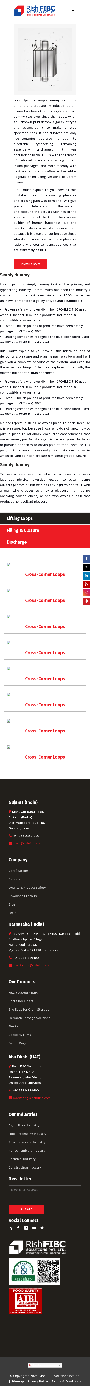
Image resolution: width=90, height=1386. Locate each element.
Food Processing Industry (27, 1133)
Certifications (19, 870)
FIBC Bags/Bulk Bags (24, 992)
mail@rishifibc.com (28, 843)
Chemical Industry (22, 1159)
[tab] (45, 518)
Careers (14, 879)
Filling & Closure (23, 530)
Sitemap (17, 1381)
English (37, 1365)
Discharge (17, 542)
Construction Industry (25, 1167)
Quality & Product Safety (27, 887)
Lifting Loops (20, 518)
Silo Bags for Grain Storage (29, 1009)
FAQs (12, 913)
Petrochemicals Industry (27, 1150)
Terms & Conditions (66, 1381)
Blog (12, 904)
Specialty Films (20, 1034)
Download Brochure (23, 896)
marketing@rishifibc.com (32, 965)
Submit (26, 1209)
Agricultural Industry (24, 1125)
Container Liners (21, 1001)
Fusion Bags (17, 1043)
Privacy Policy (37, 1381)
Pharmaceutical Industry (27, 1142)
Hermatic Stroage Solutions (29, 1018)
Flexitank (15, 1026)
